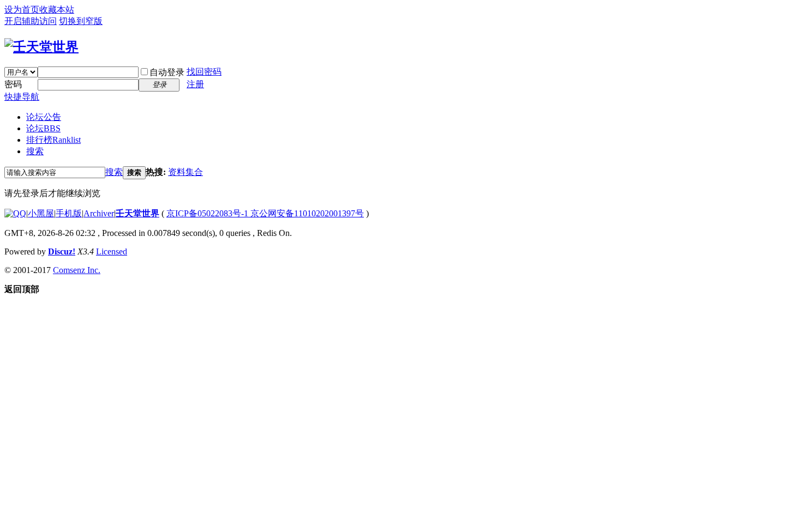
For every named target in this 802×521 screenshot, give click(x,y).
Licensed (111, 251)
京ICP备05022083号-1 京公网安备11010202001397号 (265, 213)
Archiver (98, 213)
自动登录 (166, 72)
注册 (195, 84)
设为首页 (21, 9)
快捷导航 (21, 96)
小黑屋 (41, 213)
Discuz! (61, 251)
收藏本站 (56, 9)
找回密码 (204, 71)
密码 (13, 84)
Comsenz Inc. (76, 270)
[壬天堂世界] (41, 47)
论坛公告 (43, 117)
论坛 (43, 128)
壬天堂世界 (137, 213)
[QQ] (15, 213)
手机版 (69, 213)
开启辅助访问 (30, 21)
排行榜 (53, 139)
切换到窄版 (81, 21)
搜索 (35, 151)
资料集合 (185, 172)
